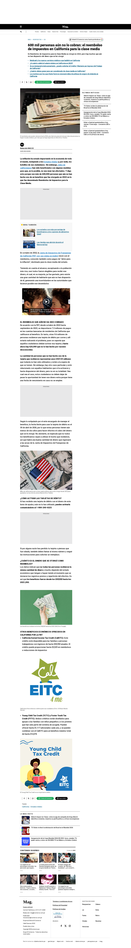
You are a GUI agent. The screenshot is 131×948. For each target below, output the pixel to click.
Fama (84, 915)
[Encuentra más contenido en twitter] (26, 82)
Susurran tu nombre (73, 31)
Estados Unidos (36, 807)
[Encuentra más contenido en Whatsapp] (31, 82)
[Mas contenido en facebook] (61, 926)
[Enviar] (21, 32)
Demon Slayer (83, 31)
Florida (37, 31)
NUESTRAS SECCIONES (88, 901)
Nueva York (55, 31)
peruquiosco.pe (92, 941)
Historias (85, 927)
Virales (84, 921)
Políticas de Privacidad (60, 905)
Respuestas (86, 904)
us (83, 910)
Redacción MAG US (27, 148)
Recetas (98, 921)
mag (101, 941)
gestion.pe (51, 941)
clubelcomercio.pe (40, 941)
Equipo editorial (28, 907)
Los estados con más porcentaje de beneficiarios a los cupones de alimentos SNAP (53, 232)
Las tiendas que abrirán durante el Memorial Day (50, 243)
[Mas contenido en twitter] (65, 926)
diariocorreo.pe (80, 941)
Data (97, 910)
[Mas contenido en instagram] (70, 926)
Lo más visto (26, 814)
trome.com (69, 941)
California (43, 31)
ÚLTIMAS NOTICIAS (90, 92)
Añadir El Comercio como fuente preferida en (86, 39)
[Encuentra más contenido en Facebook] (22, 82)
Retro (97, 915)
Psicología (63, 31)
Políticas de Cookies (59, 909)
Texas (48, 31)
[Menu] (22, 27)
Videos (98, 904)
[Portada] (27, 905)
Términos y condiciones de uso (62, 901)
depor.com (60, 941)
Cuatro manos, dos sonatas (96, 31)
